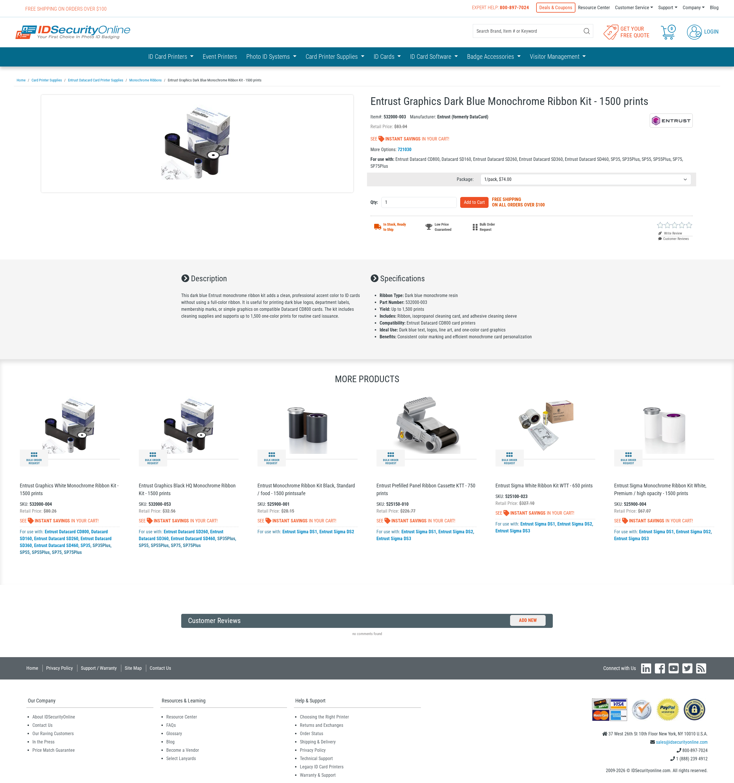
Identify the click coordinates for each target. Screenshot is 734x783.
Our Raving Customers (53, 733)
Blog (714, 7)
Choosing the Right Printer (324, 717)
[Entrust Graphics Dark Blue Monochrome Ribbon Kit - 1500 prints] (197, 143)
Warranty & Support (318, 775)
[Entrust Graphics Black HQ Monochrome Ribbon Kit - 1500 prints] (188, 424)
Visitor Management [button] (555, 56)
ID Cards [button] (385, 56)
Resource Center (594, 7)
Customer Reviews (676, 239)
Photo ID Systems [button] (268, 56)
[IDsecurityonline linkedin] (646, 668)
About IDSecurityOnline (53, 717)
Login (711, 31)
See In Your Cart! (409, 139)
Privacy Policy (59, 668)
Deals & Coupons (555, 7)
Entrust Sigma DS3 (393, 538)
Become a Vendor (182, 750)
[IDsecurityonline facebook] (659, 668)
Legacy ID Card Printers (321, 767)
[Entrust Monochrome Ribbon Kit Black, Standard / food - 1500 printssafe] (307, 424)
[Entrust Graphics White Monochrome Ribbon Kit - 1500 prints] (69, 424)
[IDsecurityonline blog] (701, 668)
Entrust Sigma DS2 (336, 531)
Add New (528, 620)
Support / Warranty (99, 668)
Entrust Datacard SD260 (56, 538)
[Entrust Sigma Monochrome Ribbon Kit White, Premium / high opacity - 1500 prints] (664, 424)
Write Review (672, 233)
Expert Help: (500, 7)
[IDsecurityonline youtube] (673, 668)
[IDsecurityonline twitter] (687, 668)
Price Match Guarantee (53, 750)
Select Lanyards (181, 758)
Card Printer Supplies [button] (332, 56)
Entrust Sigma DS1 (299, 531)
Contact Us (160, 668)
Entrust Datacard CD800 (67, 531)
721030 (404, 149)
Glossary (174, 733)
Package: (465, 179)
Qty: (374, 202)
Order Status (311, 733)
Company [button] (692, 7)
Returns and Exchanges (321, 725)
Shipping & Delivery (318, 742)
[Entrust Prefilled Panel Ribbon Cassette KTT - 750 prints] (426, 424)
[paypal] (694, 709)
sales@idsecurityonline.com (682, 742)
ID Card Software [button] (431, 56)
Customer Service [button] (632, 7)
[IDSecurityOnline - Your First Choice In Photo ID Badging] (72, 32)
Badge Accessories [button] (491, 56)
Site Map (133, 668)
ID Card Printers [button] (168, 56)
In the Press (43, 742)
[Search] (586, 31)
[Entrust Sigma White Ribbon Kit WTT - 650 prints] (545, 424)
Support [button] (665, 7)
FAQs (171, 725)
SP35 (85, 545)
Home (32, 668)
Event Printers (220, 56)
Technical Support (316, 758)
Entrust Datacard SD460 (56, 545)
